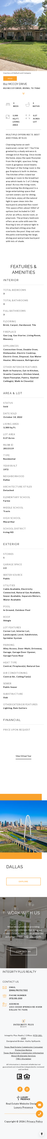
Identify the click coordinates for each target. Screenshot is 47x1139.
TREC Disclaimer (23, 1059)
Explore (23, 881)
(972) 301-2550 (15, 998)
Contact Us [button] (23, 951)
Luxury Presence (23, 1107)
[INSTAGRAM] (27, 1089)
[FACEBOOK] (20, 1089)
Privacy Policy (35, 1121)
